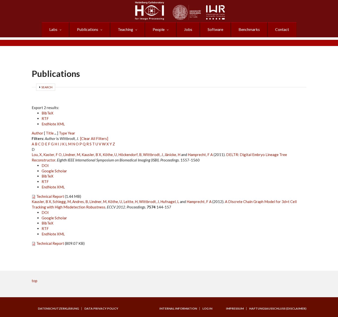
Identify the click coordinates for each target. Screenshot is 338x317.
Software (215, 29)
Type (63, 133)
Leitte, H (130, 201)
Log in (207, 308)
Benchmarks (249, 29)
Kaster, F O (52, 154)
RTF (45, 118)
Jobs (188, 29)
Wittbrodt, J (153, 154)
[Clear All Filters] (94, 138)
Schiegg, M (62, 201)
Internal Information (178, 308)
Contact (282, 29)
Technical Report (50, 196)
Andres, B (80, 201)
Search (46, 87)
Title (50, 133)
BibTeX (47, 113)
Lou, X (37, 154)
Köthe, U (110, 154)
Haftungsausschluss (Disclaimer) (277, 308)
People (159, 29)
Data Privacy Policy (101, 308)
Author (37, 133)
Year (71, 133)
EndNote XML (53, 124)
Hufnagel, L (169, 201)
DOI (45, 165)
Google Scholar (54, 171)
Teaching (125, 29)
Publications (87, 29)
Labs (53, 29)
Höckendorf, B (130, 154)
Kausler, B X (91, 154)
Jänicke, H (172, 154)
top (34, 280)
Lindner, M (71, 154)
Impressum (235, 308)
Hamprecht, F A (200, 154)
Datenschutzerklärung (58, 308)
